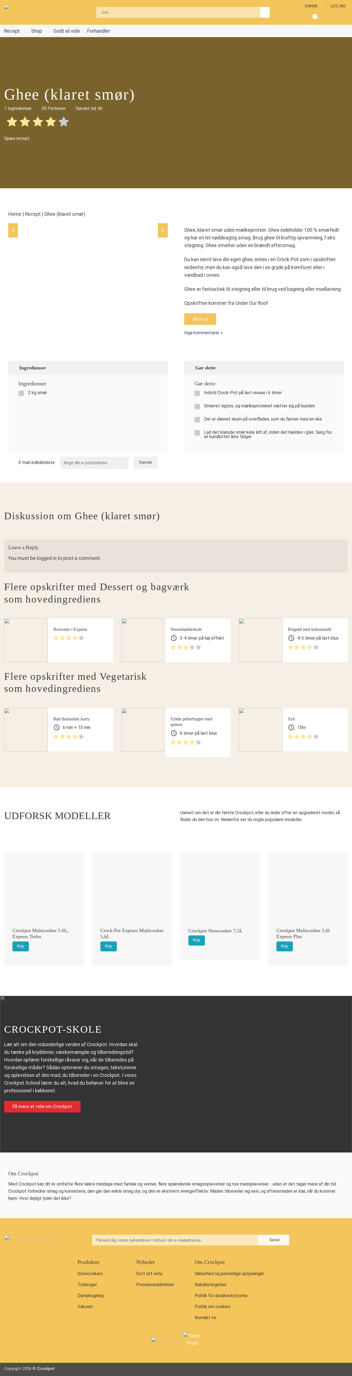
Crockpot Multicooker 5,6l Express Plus (303, 934)
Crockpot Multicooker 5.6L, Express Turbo (40, 934)
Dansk (311, 6)
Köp (20, 946)
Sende (145, 462)
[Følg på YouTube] (326, 1240)
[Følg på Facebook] (303, 1240)
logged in (46, 558)
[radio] (12, 123)
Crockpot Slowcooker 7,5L (215, 930)
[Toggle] (161, 368)
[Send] (265, 12)
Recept (12, 31)
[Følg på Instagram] (314, 1240)
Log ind (338, 6)
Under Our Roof (251, 303)
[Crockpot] (31, 12)
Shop (36, 31)
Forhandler (98, 31)
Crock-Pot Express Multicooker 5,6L (132, 934)
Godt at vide (66, 31)
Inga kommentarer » (203, 332)
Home (14, 214)
